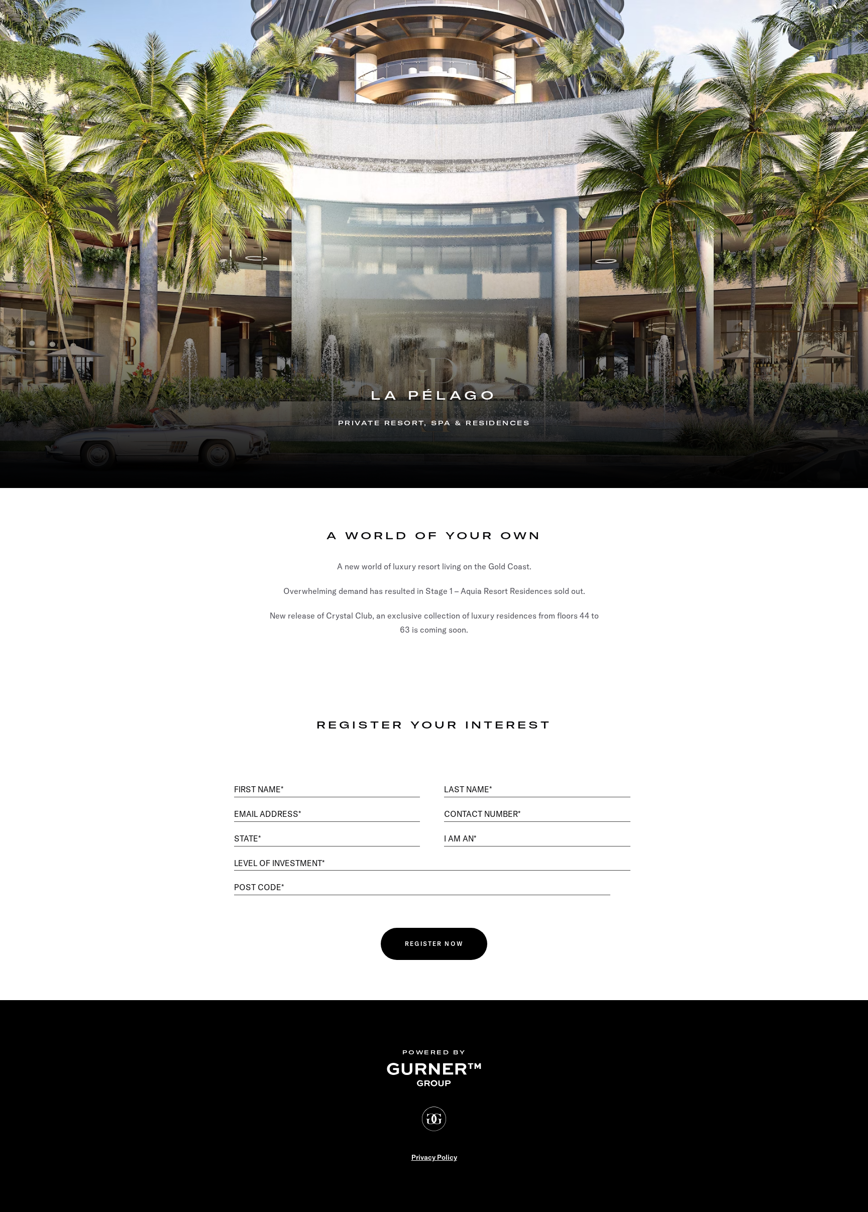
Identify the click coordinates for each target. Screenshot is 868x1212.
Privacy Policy (434, 1157)
